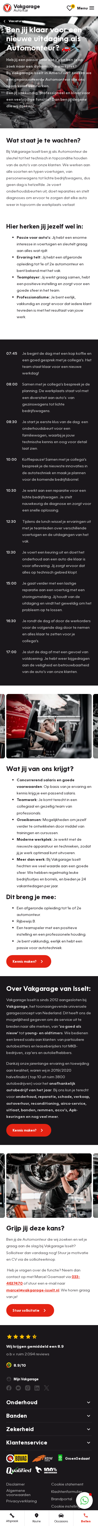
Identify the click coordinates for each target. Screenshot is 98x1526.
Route (36, 1521)
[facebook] (8, 1388)
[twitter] (46, 1388)
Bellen (86, 1521)
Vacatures (16, 21)
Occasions (61, 1521)
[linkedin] (37, 1388)
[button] (84, 1500)
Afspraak (12, 1521)
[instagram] (27, 1388)
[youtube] (18, 1388)
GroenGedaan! (77, 1458)
